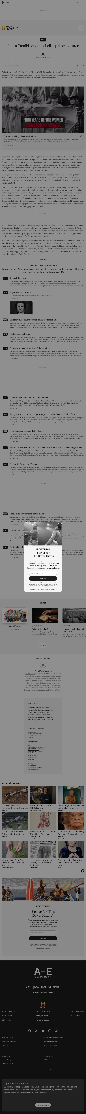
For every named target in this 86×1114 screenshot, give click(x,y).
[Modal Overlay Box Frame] (43, 557)
